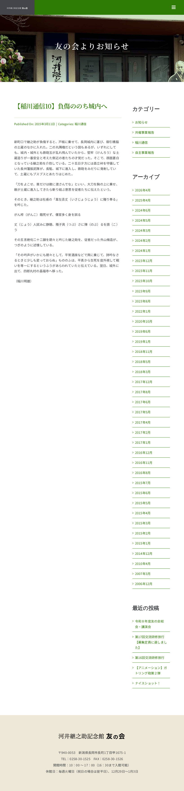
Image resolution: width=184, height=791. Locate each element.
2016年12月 (144, 452)
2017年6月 (143, 402)
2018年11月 (144, 351)
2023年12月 (144, 260)
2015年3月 (143, 523)
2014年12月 (144, 553)
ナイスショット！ (148, 683)
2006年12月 (144, 583)
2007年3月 (143, 573)
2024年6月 (143, 210)
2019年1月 (143, 341)
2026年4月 (143, 190)
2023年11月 (144, 270)
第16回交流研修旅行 (149, 657)
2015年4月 (143, 513)
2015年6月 (143, 493)
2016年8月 (143, 472)
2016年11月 (144, 462)
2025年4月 (143, 200)
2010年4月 (143, 563)
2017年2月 (143, 432)
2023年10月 (144, 281)
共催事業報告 (144, 132)
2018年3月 (143, 371)
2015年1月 (143, 543)
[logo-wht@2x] (17, 8)
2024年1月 (143, 250)
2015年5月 (143, 503)
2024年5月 (143, 220)
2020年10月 (144, 321)
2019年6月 (143, 331)
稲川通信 (81, 124)
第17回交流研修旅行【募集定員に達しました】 (151, 642)
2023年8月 (143, 301)
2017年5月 (143, 412)
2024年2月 (143, 240)
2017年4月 (143, 422)
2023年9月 (143, 291)
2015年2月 (143, 533)
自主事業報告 (144, 152)
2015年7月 (143, 482)
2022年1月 (143, 311)
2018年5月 (143, 361)
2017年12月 (144, 381)
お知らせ (141, 122)
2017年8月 (143, 392)
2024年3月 (143, 230)
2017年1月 (143, 442)
